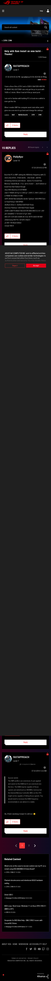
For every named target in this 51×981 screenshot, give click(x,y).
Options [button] (47, 41)
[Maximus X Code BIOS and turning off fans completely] (43, 147)
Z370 (33, 115)
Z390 (39, 115)
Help (41, 11)
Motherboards (23, 115)
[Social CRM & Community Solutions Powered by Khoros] (43, 976)
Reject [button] (15, 266)
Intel (13, 115)
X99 (7, 912)
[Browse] (4, 11)
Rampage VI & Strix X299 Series (15, 898)
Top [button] (3, 975)
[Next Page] (34, 846)
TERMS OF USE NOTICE (18, 958)
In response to (28, 764)
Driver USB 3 (8, 895)
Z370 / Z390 (7, 41)
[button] (7, 125)
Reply (25, 134)
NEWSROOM (23, 944)
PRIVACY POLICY (33, 958)
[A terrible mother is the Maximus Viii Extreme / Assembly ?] (47, 147)
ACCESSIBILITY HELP (38, 944)
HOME (15, 944)
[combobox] (25, 27)
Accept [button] (36, 266)
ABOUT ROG (6, 944)
